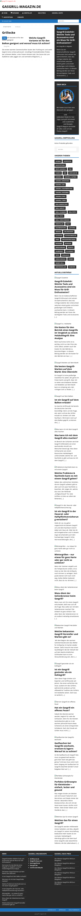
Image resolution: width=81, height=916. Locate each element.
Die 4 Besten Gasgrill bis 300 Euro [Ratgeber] (65, 883)
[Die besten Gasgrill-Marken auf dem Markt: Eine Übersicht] (67, 363)
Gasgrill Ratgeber (62, 192)
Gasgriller (6, 46)
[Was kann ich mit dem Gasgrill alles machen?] (67, 430)
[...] (66, 76)
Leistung (72, 228)
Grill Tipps (59, 216)
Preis (57, 239)
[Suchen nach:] (68, 21)
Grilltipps (72, 212)
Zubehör (21, 17)
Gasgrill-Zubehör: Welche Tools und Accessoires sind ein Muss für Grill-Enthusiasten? (66, 37)
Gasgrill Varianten (63, 112)
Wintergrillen (61, 267)
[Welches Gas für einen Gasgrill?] (67, 817)
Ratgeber (60, 124)
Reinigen (68, 243)
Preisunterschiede (68, 239)
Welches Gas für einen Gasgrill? (66, 821)
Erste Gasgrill (61, 169)
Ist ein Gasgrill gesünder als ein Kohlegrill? (63, 672)
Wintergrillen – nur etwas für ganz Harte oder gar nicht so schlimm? (65, 558)
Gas (65, 173)
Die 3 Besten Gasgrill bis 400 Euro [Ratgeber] (65, 864)
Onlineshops (71, 115)
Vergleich (65, 255)
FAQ (70, 169)
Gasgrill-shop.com (36, 861)
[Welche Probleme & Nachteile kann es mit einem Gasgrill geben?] (67, 468)
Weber (70, 259)
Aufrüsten (67, 161)
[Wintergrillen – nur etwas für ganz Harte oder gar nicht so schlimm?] (67, 548)
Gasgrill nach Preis (63, 854)
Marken (58, 232)
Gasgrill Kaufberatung (64, 189)
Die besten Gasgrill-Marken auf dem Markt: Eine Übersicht (66, 369)
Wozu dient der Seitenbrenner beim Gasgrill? (65, 596)
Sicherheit (70, 251)
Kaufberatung (61, 228)
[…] (40, 57)
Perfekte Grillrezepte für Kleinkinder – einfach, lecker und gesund (66, 785)
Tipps (57, 255)
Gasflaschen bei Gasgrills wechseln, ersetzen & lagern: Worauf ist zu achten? (66, 747)
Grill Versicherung (63, 220)
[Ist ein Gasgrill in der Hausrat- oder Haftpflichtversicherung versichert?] (67, 506)
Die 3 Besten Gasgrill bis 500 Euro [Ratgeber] (65, 859)
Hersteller (60, 115)
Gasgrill (59, 122)
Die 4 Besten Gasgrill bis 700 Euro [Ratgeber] (65, 873)
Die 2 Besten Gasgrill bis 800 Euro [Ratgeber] (65, 869)
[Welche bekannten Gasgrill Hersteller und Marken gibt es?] (67, 626)
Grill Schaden (61, 212)
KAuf (68, 224)
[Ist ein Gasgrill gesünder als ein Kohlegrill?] (67, 664)
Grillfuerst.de (34, 859)
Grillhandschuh (62, 204)
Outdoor (59, 235)
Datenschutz (52, 910)
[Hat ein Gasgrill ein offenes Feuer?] (67, 703)
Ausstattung (60, 165)
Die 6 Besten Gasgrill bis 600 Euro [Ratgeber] (65, 878)
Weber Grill (60, 263)
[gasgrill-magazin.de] (8, 1)
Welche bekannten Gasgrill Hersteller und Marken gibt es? (66, 634)
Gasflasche (73, 173)
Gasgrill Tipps (61, 200)
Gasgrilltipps (60, 196)
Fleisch (58, 173)
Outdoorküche (70, 235)
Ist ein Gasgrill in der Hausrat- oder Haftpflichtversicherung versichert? (66, 515)
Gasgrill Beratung (62, 181)
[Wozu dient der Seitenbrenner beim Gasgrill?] (67, 588)
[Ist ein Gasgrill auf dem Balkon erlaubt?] (67, 396)
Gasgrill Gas (60, 185)
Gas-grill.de (34, 865)
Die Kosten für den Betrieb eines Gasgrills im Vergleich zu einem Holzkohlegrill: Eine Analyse (66, 333)
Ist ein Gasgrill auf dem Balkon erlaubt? (67, 401)
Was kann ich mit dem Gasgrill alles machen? (66, 436)
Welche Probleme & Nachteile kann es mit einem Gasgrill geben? (66, 476)
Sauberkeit (59, 251)
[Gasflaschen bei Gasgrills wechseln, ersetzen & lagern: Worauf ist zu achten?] (67, 738)
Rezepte (70, 247)
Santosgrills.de (35, 863)
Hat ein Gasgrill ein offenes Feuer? (64, 709)
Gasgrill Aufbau (70, 177)
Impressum (62, 910)
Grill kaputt (60, 208)
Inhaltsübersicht (74, 910)
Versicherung (60, 259)
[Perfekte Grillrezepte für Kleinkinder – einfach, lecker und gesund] (67, 777)
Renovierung (60, 247)
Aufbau (58, 161)
